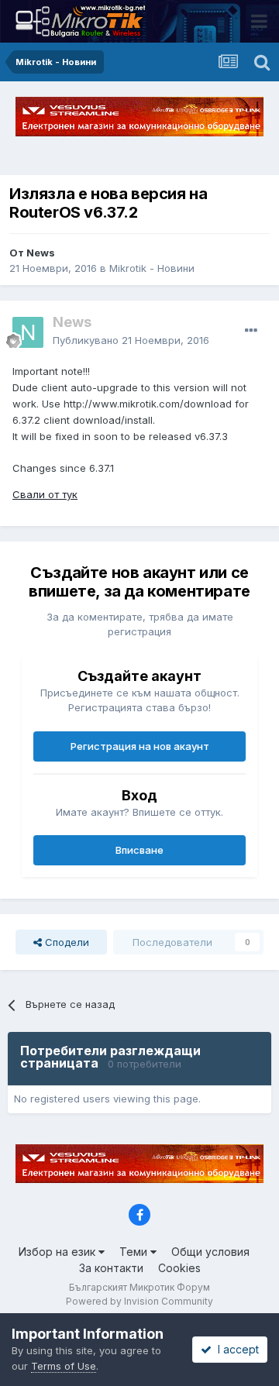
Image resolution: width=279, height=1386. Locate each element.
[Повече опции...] (251, 331)
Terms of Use (63, 1366)
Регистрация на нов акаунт (140, 746)
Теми (134, 1251)
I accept (235, 1349)
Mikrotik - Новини (152, 268)
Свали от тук (45, 494)
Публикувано (131, 340)
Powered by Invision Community (139, 1301)
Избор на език (58, 1251)
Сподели (65, 942)
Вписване (139, 850)
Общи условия (210, 1251)
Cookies (179, 1267)
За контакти (111, 1267)
